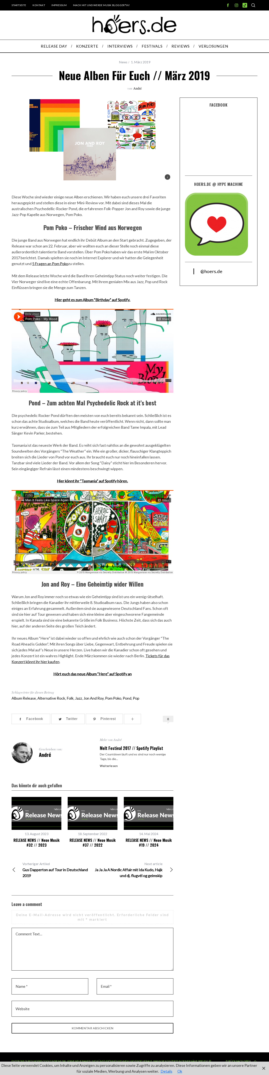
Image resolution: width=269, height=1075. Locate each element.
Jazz (78, 698)
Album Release (24, 698)
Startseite (19, 5)
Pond (127, 698)
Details (166, 1071)
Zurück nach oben (238, 1061)
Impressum (59, 5)
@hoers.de (211, 271)
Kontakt (39, 5)
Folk (70, 698)
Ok (179, 1071)
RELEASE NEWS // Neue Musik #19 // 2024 (149, 842)
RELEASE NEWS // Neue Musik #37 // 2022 (93, 842)
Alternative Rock (51, 698)
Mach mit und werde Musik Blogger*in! (101, 5)
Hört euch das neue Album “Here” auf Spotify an (92, 674)
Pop (136, 698)
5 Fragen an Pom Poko (50, 263)
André (137, 88)
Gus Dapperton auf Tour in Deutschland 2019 (55, 870)
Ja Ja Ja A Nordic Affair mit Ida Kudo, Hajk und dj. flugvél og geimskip (128, 870)
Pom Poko (113, 698)
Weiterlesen (109, 765)
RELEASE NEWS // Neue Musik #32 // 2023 (36, 842)
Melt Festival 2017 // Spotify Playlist (131, 748)
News (123, 62)
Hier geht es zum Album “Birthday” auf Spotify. (92, 299)
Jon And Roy (93, 698)
